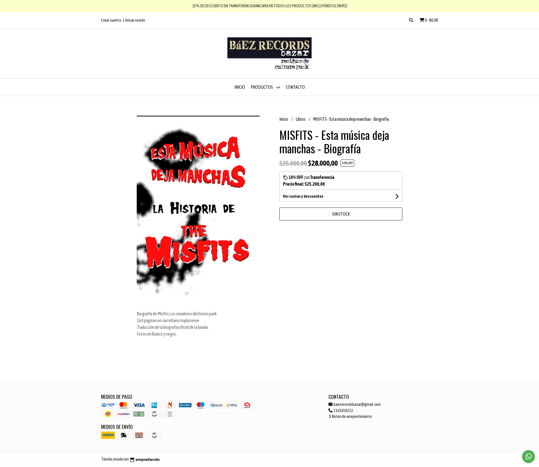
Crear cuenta (111, 20)
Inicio (239, 87)
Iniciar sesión (135, 20)
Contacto (295, 87)
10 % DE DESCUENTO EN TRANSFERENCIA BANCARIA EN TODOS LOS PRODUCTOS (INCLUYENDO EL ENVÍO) (269, 5)
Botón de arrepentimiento (352, 416)
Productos (262, 87)
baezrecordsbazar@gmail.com (357, 404)
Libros (301, 119)
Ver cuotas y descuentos (303, 196)
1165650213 (343, 410)
